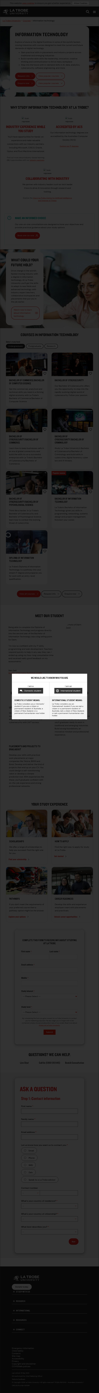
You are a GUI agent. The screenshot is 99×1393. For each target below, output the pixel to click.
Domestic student (32, 690)
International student (70, 690)
